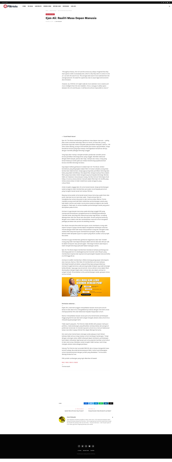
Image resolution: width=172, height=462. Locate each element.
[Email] (48, 81)
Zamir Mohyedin (58, 21)
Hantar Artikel (5, 2)
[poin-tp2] (86, 296)
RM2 (63, 362)
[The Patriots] (10, 6)
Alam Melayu (38, 6)
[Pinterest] (48, 78)
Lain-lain (73, 6)
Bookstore (86, 450)
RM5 (67, 362)
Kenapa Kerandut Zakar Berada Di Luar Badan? (99, 411)
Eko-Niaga (30, 6)
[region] (99, 112)
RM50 (76, 362)
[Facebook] (48, 69)
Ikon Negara (66, 6)
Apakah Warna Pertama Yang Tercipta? (74, 411)
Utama (24, 6)
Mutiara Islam (57, 6)
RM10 (71, 362)
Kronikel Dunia (47, 6)
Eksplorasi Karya (50, 14)
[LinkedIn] (48, 75)
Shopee (92, 450)
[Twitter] (48, 72)
